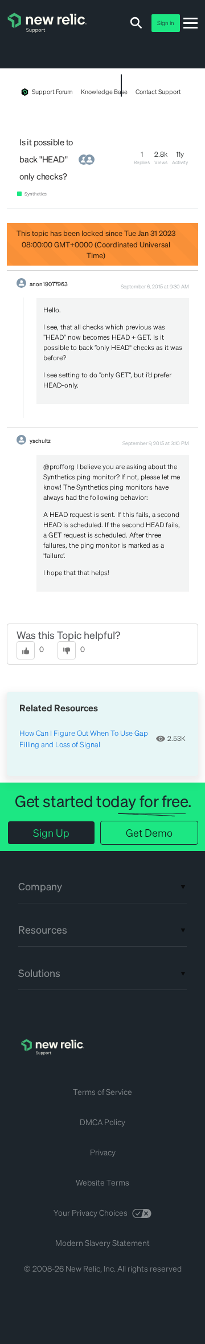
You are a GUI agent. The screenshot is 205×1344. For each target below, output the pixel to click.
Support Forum (52, 92)
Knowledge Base (104, 92)
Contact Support (158, 92)
